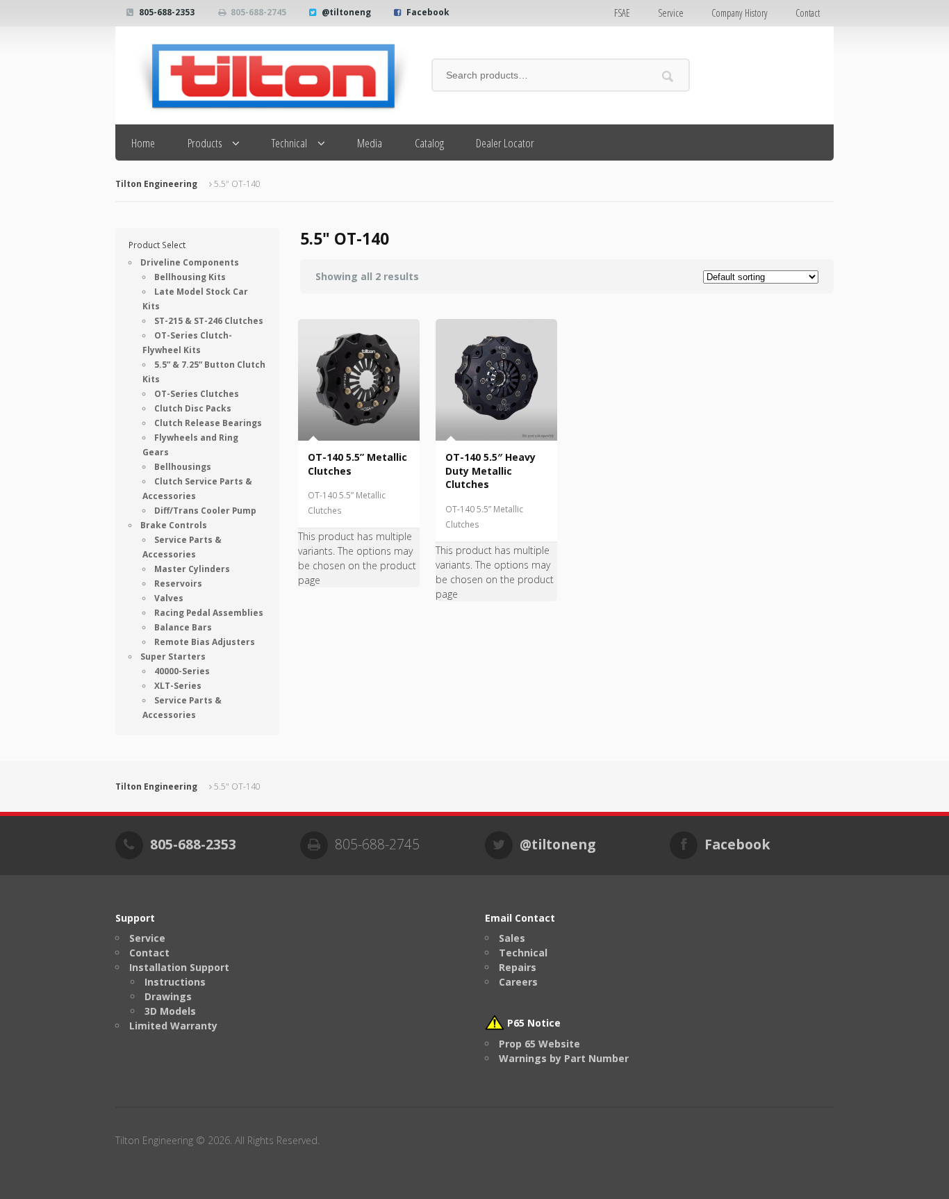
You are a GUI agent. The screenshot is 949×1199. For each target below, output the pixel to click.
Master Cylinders (192, 569)
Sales (512, 938)
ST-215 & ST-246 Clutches (208, 321)
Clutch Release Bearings (208, 423)
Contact (807, 12)
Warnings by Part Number (564, 1058)
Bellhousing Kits (190, 277)
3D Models (170, 1011)
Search (668, 76)
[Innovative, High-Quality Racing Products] (263, 75)
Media (369, 143)
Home (143, 143)
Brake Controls (173, 525)
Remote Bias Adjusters (204, 642)
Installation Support (179, 967)
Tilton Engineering (156, 184)
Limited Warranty (173, 1025)
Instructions (175, 981)
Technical (289, 143)
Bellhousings (182, 467)
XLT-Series (177, 686)
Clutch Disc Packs (192, 408)
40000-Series (182, 671)
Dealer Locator (505, 143)
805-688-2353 (167, 12)
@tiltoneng (346, 12)
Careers (518, 981)
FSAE (622, 12)
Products (205, 143)
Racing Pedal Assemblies (208, 613)
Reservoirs (178, 583)
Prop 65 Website (539, 1043)
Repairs (517, 967)
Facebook (427, 12)
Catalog (429, 143)
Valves (168, 598)
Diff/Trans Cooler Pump (205, 510)
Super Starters (173, 656)
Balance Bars (183, 627)
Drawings (168, 996)
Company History (739, 12)
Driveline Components (189, 262)
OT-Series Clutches (196, 394)
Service (671, 12)
